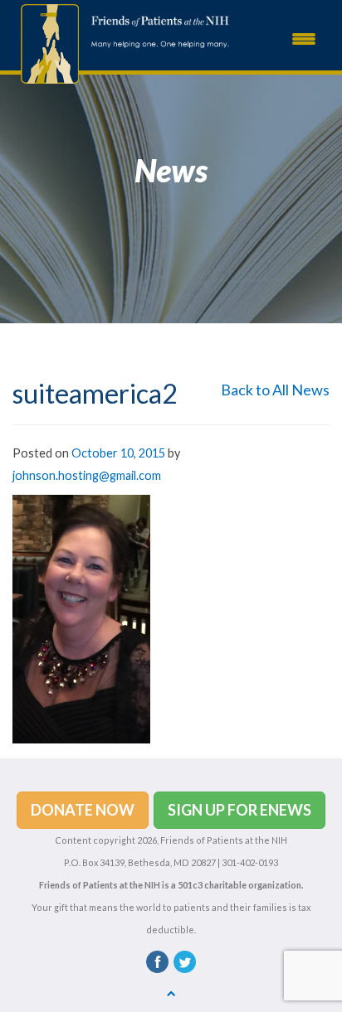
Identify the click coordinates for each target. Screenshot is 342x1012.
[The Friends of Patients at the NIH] (45, 42)
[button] (83, 811)
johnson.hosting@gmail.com (86, 475)
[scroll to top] (171, 992)
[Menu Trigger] (304, 37)
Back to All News (275, 389)
